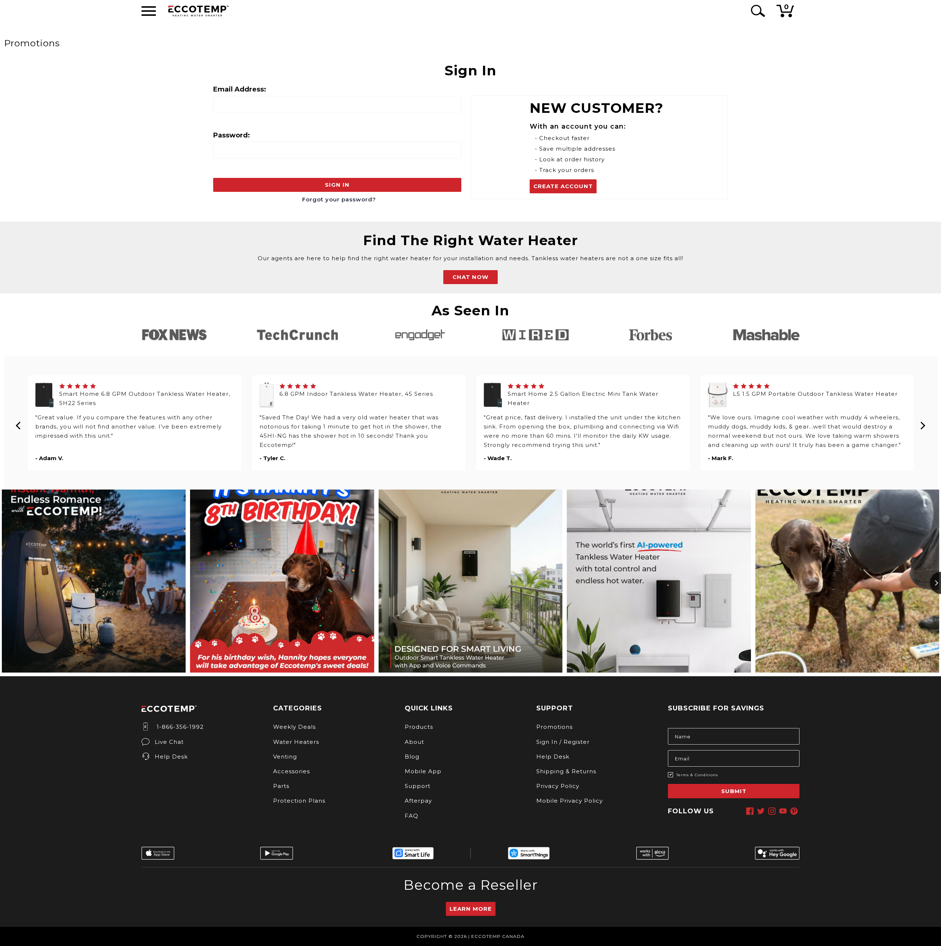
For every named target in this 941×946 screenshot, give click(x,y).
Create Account (563, 186)
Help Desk (171, 756)
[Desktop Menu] (149, 11)
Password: (231, 135)
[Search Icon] (757, 11)
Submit (734, 791)
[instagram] (771, 811)
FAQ (411, 815)
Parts (281, 785)
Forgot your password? (339, 199)
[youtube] (782, 811)
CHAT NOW (470, 276)
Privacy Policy (557, 785)
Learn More (471, 908)
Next (922, 422)
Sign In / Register (563, 741)
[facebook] (749, 811)
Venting (285, 756)
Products (419, 726)
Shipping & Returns (566, 771)
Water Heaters (296, 741)
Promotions (554, 726)
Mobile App (423, 771)
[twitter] (760, 811)
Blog (412, 756)
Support (417, 785)
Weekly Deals (294, 726)
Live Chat (169, 741)
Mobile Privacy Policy (569, 800)
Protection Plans (299, 800)
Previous (18, 422)
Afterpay (418, 800)
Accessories (291, 771)
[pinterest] (793, 811)
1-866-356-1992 (179, 726)
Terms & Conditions (697, 775)
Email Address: (239, 89)
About (414, 741)
